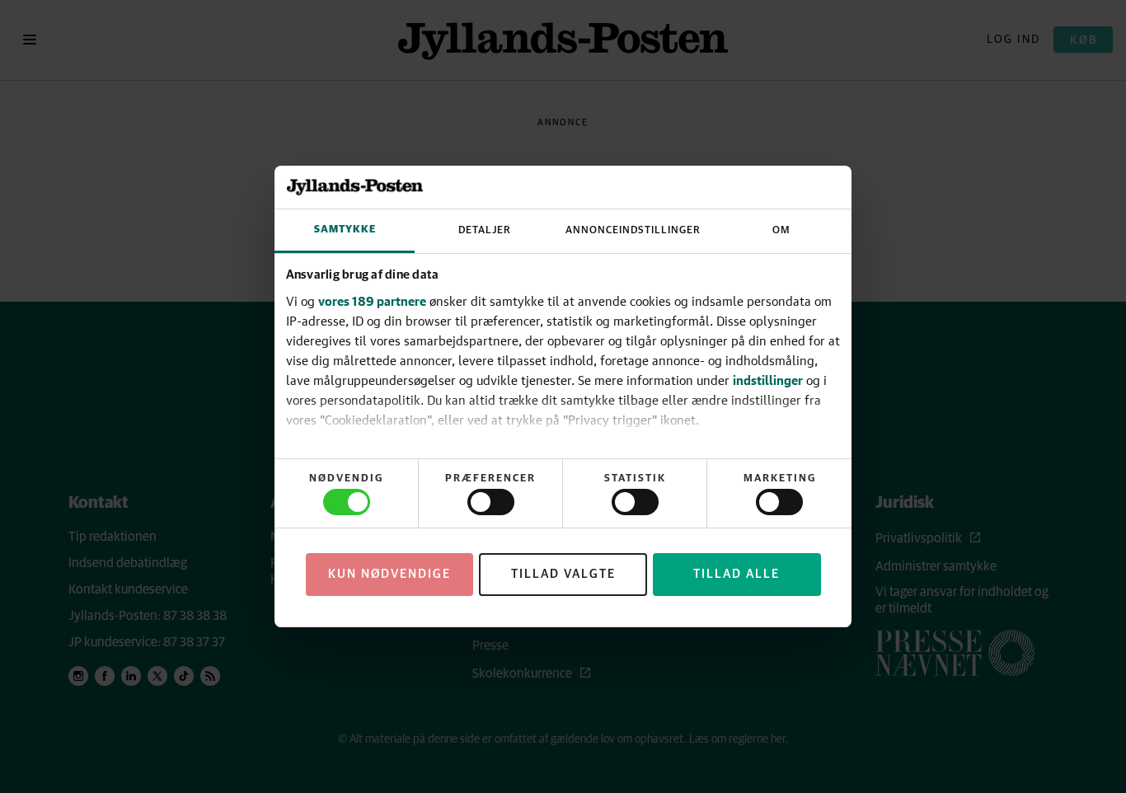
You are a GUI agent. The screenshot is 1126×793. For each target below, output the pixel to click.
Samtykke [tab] (345, 229)
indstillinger (768, 380)
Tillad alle (736, 574)
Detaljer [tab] (484, 230)
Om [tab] (781, 230)
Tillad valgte (563, 574)
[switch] (490, 502)
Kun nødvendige (389, 574)
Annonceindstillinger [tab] (633, 230)
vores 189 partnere (372, 300)
